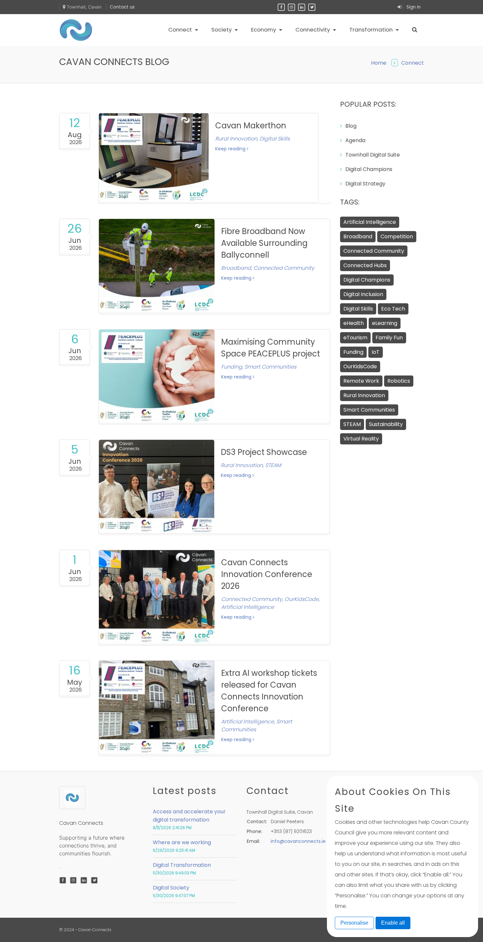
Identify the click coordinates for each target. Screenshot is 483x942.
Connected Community (373, 251)
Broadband (357, 236)
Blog (350, 126)
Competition (396, 236)
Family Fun (389, 337)
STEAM (352, 424)
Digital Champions (368, 169)
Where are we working (182, 842)
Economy (264, 29)
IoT (376, 352)
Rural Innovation (364, 395)
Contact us (122, 7)
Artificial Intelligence (369, 222)
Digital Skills (358, 308)
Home (378, 63)
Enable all (393, 923)
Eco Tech (393, 308)
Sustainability (386, 424)
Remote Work (361, 381)
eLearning (384, 323)
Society (222, 29)
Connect (180, 29)
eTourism (355, 337)
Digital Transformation (182, 865)
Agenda (355, 140)
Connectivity (313, 29)
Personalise (354, 923)
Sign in (413, 7)
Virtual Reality (361, 438)
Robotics (398, 381)
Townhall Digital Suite (372, 155)
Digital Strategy (365, 183)
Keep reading (231, 148)
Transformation (371, 29)
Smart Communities (369, 410)
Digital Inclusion (363, 294)
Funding (353, 352)
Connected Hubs (365, 265)
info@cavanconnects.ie (298, 841)
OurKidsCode (360, 366)
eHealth (353, 323)
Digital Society (171, 887)
